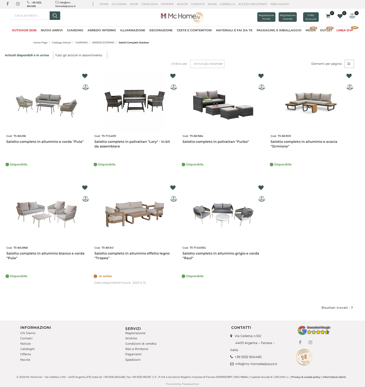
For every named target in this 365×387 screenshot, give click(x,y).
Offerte (167, 4)
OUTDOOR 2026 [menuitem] (24, 30)
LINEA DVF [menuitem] (345, 29)
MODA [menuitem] (311, 29)
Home (104, 4)
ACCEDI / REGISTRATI (252, 4)
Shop (134, 4)
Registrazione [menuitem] (135, 333)
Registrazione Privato (266, 17)
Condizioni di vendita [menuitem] (140, 344)
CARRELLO (227, 4)
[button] (55, 15)
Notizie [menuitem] (25, 344)
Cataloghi (149, 4)
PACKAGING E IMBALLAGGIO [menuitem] (279, 30)
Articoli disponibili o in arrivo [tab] (27, 55)
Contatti (198, 4)
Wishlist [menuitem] (131, 338)
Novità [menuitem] (25, 359)
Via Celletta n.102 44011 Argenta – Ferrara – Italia (252, 343)
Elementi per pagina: (326, 64)
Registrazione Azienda (288, 17)
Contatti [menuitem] (26, 338)
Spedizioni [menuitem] (132, 359)
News (212, 4)
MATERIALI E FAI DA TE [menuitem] (234, 30)
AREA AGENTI (279, 4)
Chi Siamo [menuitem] (27, 333)
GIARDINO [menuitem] (75, 30)
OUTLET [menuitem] (326, 29)
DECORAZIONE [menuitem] (161, 30)
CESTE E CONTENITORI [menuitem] (194, 30)
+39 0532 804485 (248, 357)
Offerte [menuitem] (25, 354)
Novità (182, 4)
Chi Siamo (119, 4)
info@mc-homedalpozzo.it (256, 364)
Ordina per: (179, 64)
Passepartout (190, 384)
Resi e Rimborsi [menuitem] (136, 349)
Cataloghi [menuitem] (27, 349)
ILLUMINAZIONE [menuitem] (132, 30)
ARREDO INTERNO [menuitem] (101, 30)
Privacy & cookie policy (305, 377)
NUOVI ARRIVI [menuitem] (52, 30)
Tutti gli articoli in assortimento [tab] (78, 55)
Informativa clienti (334, 377)
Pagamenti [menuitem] (133, 354)
